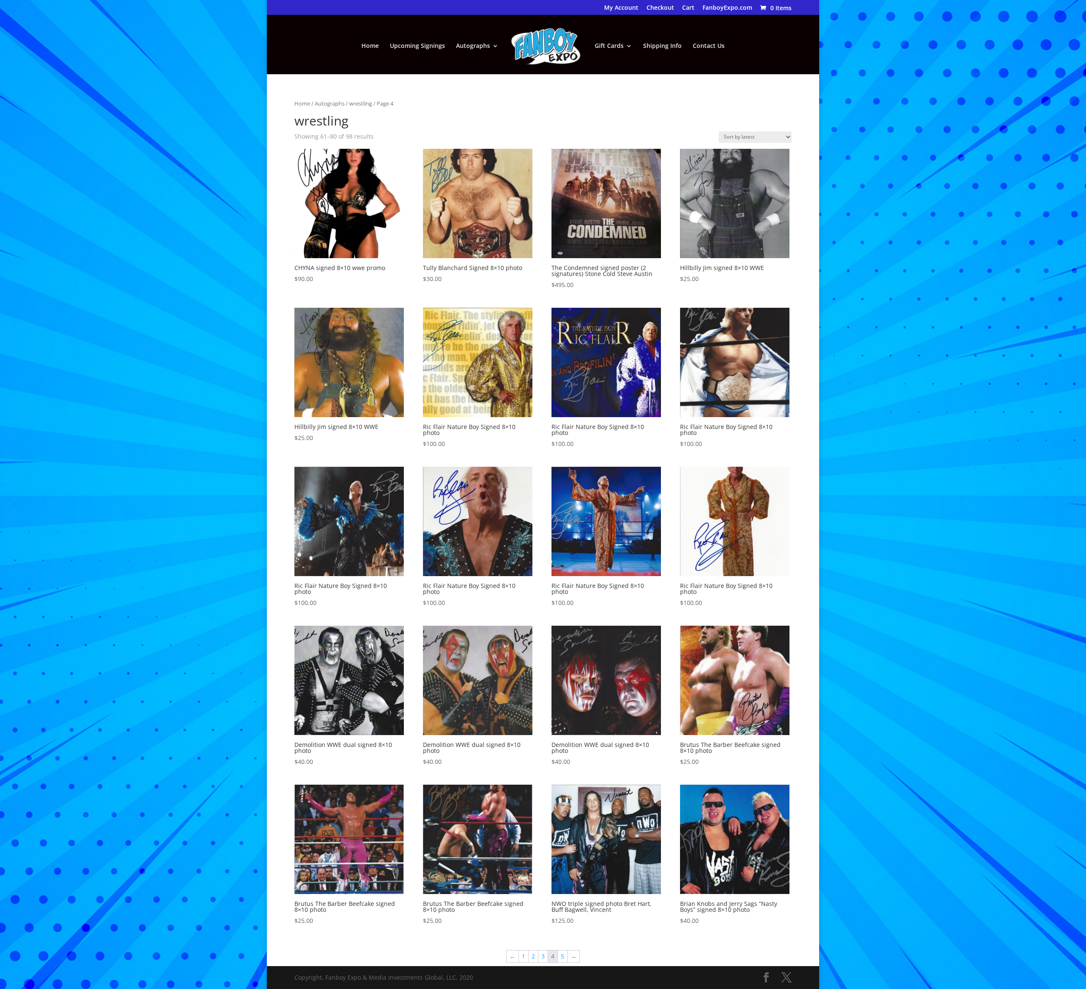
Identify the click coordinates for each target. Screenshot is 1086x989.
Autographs (473, 46)
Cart (688, 8)
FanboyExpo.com (727, 8)
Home (370, 46)
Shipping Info (662, 46)
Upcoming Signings (417, 46)
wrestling (360, 103)
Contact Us (709, 46)
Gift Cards (609, 46)
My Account (621, 8)
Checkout (660, 8)
